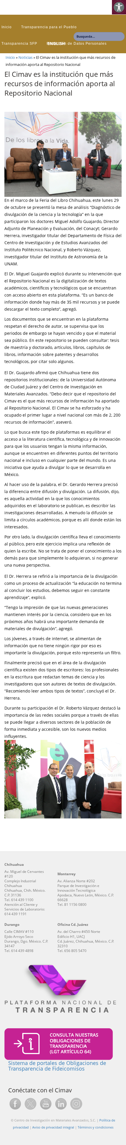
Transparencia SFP (19, 43)
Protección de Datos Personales (77, 43)
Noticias (25, 57)
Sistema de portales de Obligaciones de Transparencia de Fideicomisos (57, 1065)
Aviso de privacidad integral (53, 1127)
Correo (7, 60)
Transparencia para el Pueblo (49, 27)
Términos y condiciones (95, 1127)
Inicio (6, 27)
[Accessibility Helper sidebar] (119, 7)
